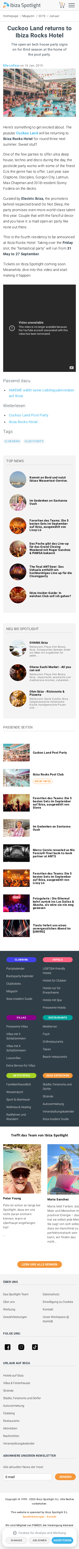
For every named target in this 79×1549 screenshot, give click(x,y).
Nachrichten (11, 1436)
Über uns (9, 1301)
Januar (54, 16)
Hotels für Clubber (54, 980)
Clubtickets (13, 983)
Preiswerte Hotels (54, 1007)
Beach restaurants (55, 1056)
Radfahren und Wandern (16, 1117)
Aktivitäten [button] (21, 1075)
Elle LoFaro (11, 65)
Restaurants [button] (57, 1017)
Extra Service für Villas (20, 1065)
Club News (12, 441)
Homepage (10, 16)
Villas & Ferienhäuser (16, 1383)
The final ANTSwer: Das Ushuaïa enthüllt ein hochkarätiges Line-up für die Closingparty (50, 571)
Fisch (46, 1034)
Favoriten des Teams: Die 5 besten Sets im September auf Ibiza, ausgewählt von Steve (52, 802)
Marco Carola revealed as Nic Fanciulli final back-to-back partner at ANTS (54, 853)
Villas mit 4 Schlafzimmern (16, 1048)
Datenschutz (51, 1294)
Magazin (28, 16)
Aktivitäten (10, 1428)
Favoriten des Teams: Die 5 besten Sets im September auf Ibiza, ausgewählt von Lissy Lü (48, 525)
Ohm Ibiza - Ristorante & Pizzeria (46, 693)
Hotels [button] (58, 959)
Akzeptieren (62, 1540)
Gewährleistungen (15, 1317)
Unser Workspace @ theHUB (56, 1319)
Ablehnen (39, 1540)
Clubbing (9, 1413)
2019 (42, 16)
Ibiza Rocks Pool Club (48, 774)
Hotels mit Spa (52, 1000)
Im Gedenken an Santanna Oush (48, 502)
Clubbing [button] (21, 959)
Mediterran (50, 1026)
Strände (48, 1096)
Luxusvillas (13, 1058)
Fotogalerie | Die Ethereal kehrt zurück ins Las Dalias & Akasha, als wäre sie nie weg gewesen (53, 903)
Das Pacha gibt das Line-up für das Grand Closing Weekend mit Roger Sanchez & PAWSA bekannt (50, 548)
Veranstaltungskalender (58, 1111)
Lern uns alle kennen (40, 1264)
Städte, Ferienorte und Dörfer (57, 1086)
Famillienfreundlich (18, 1084)
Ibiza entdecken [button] (57, 1075)
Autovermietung (53, 1104)
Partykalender (15, 968)
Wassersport (14, 1092)
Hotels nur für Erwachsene (52, 990)
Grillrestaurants (53, 1041)
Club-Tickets (34, 441)
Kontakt (48, 1309)
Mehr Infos (43, 781)
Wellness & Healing (18, 1107)
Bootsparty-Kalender (19, 976)
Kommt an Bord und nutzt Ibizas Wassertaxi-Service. (48, 479)
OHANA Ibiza (38, 642)
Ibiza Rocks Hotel (23, 422)
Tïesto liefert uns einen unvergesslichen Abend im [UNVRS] (52, 928)
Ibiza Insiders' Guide (19, 998)
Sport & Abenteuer (18, 1099)
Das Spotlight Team (15, 1294)
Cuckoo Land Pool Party (28, 415)
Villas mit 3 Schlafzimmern (16, 1036)
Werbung (9, 1309)
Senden (65, 1476)
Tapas (47, 1049)
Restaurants (11, 1420)
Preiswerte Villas (17, 1026)
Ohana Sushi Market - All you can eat (50, 668)
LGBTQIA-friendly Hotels (54, 971)
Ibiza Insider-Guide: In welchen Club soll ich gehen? (50, 594)
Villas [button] (21, 1017)
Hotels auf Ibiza (13, 1375)
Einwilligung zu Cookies (58, 1301)
